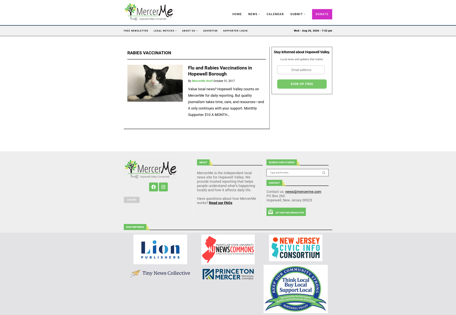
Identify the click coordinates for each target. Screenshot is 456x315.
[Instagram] (163, 187)
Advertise (210, 31)
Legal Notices (164, 31)
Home (237, 14)
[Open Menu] (228, 10)
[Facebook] (153, 187)
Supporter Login (235, 31)
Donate (322, 14)
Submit (296, 14)
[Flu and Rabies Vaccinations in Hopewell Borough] (155, 83)
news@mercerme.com (303, 191)
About (203, 162)
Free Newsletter (136, 31)
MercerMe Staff (202, 81)
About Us (188, 31)
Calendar (275, 14)
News (253, 14)
